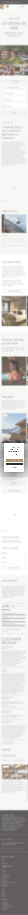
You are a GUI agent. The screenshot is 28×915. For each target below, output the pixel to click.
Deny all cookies (15, 464)
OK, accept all (15, 460)
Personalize (14, 467)
